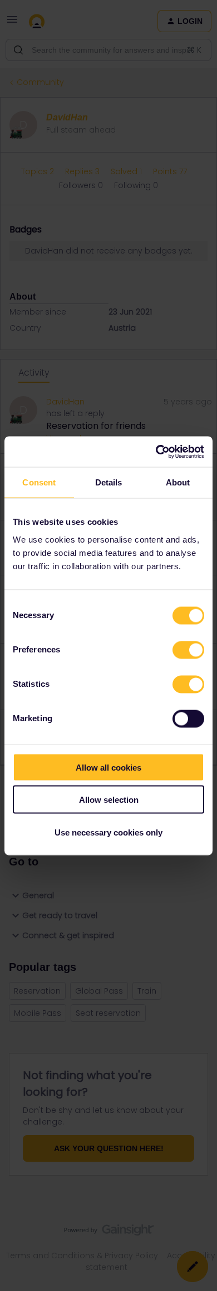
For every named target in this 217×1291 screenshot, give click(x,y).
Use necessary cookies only (108, 832)
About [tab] (178, 482)
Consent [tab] (39, 482)
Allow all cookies (108, 767)
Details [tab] (108, 482)
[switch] (188, 650)
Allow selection (109, 799)
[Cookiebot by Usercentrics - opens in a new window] (156, 451)
